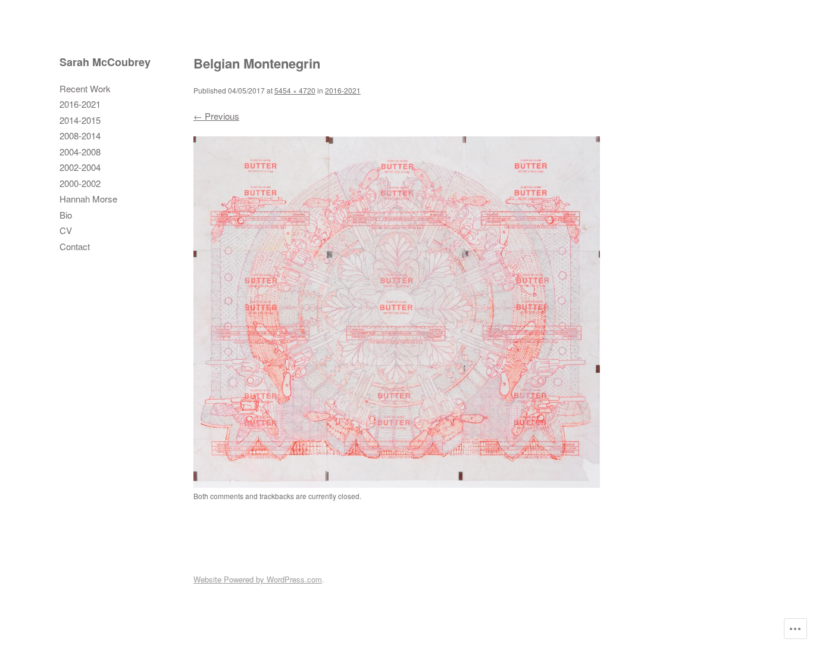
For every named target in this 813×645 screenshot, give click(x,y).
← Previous (216, 116)
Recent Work (85, 88)
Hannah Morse (88, 198)
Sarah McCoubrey (105, 62)
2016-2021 (80, 104)
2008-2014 (80, 135)
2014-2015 (80, 120)
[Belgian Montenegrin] (396, 484)
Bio (66, 214)
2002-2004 (80, 167)
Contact (75, 246)
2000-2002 (80, 183)
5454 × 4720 (294, 90)
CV (66, 230)
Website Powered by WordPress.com (257, 579)
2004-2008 (80, 151)
